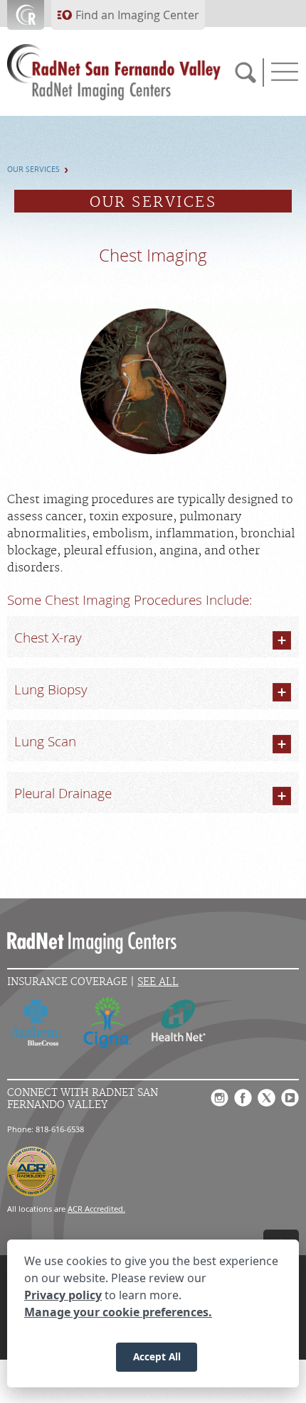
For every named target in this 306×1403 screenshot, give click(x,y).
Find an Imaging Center (137, 15)
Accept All (157, 1356)
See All (158, 982)
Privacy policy (63, 1295)
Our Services (33, 169)
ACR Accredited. (96, 1208)
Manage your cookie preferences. (118, 1312)
